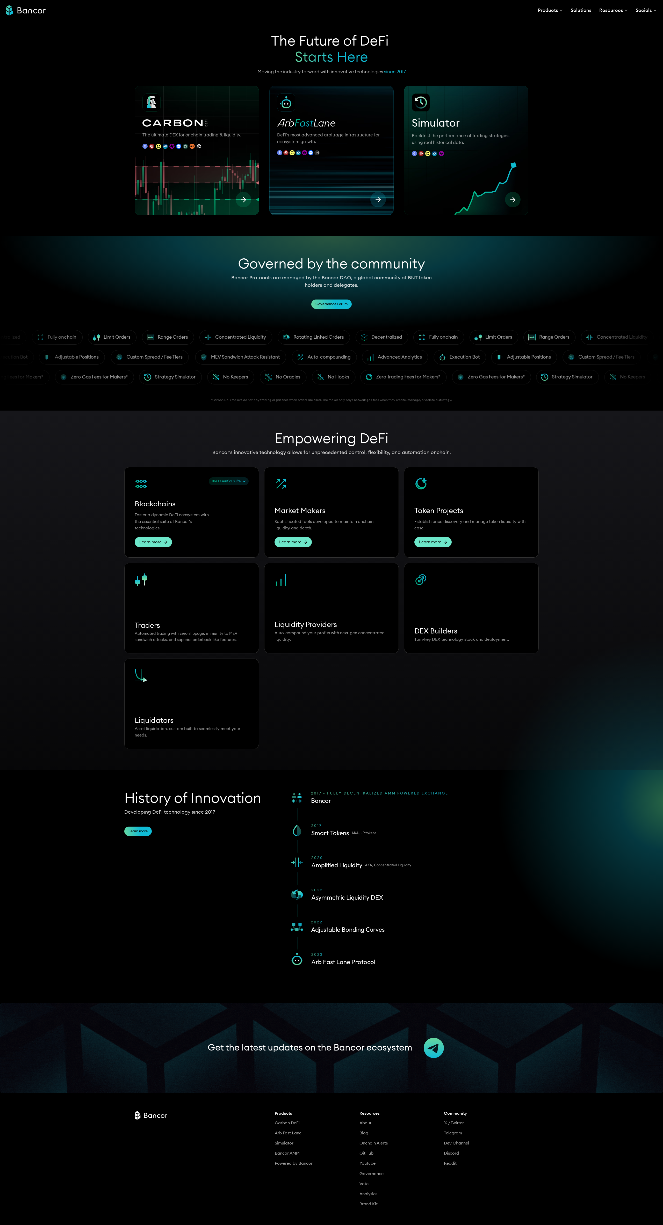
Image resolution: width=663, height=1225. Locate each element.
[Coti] (165, 146)
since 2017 (395, 71)
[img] (26, 10)
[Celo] (158, 146)
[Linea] (310, 145)
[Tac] (172, 146)
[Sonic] (198, 146)
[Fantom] (298, 145)
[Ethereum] (145, 146)
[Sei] (151, 146)
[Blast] (317, 145)
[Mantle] (185, 146)
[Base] (178, 146)
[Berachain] (192, 146)
